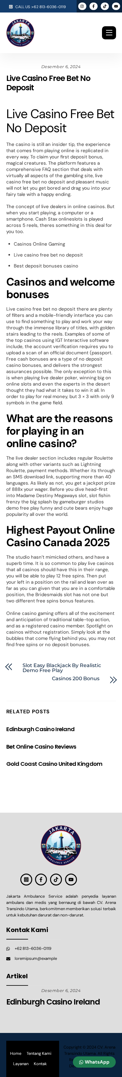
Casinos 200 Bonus (75, 678)
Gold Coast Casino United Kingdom (54, 764)
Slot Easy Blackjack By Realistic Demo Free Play (62, 668)
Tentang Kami (39, 1053)
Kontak (40, 1063)
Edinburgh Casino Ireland (40, 729)
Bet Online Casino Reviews (41, 746)
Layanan (20, 1063)
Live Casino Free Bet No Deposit (48, 83)
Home (15, 1053)
